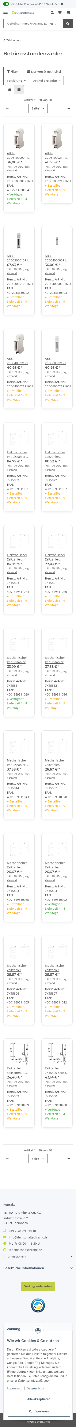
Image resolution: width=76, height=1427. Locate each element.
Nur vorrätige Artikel (45, 72)
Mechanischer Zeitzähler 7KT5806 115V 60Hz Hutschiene (19, 968)
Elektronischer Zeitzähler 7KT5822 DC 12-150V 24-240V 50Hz (56, 454)
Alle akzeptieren (38, 1399)
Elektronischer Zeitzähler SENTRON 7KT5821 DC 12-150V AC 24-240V (56, 557)
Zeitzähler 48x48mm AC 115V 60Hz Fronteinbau (16, 1070)
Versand (12, 170)
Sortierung (14, 81)
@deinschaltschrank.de (25, 1250)
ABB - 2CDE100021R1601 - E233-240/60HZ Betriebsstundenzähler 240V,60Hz (57, 155)
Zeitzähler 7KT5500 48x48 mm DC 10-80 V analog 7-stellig (55, 1070)
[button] (52, 12)
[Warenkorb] (68, 12)
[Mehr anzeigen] (62, 3)
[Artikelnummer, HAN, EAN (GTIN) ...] (68, 23)
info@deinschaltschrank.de (28, 1237)
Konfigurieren (39, 1411)
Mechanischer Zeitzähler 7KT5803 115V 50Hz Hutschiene (19, 865)
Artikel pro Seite (45, 81)
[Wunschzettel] (60, 12)
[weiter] (69, 108)
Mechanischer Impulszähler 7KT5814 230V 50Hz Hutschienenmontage (19, 762)
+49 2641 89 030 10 (22, 1231)
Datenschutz (35, 1388)
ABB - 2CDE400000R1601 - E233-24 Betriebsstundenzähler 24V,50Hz (57, 258)
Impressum (14, 1388)
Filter (14, 72)
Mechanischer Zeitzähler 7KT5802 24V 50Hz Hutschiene (57, 762)
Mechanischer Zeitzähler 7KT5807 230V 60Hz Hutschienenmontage (57, 968)
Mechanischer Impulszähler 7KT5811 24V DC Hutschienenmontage (19, 660)
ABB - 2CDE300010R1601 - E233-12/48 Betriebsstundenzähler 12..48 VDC (19, 258)
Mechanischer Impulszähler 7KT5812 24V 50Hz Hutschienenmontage (57, 660)
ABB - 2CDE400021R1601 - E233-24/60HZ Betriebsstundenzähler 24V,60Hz (19, 361)
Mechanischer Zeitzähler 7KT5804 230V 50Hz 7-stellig (55, 865)
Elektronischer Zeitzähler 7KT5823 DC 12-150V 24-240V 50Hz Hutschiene (19, 557)
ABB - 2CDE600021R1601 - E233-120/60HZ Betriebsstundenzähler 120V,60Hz (57, 361)
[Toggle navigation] (5, 10)
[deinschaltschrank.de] (22, 12)
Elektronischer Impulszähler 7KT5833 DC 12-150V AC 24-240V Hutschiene (18, 454)
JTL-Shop (45, 1421)
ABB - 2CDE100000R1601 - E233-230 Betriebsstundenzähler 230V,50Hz (19, 155)
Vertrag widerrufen (38, 1286)
